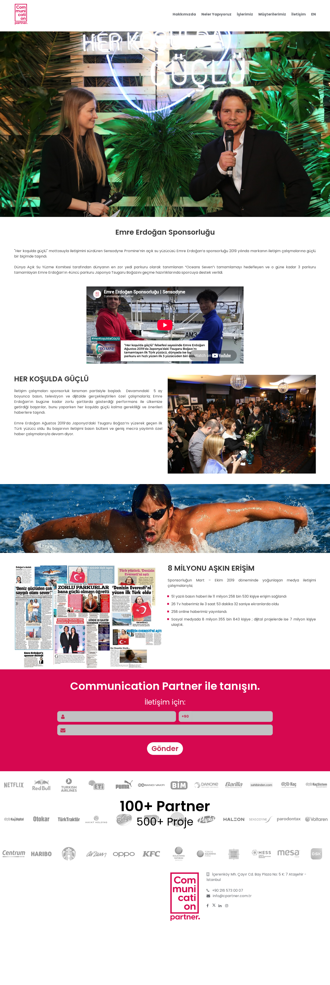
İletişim (298, 14)
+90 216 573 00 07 (227, 890)
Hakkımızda (184, 14)
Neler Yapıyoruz (216, 14)
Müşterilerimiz (272, 14)
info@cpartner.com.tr (232, 895)
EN (313, 14)
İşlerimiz (245, 14)
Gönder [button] (165, 748)
